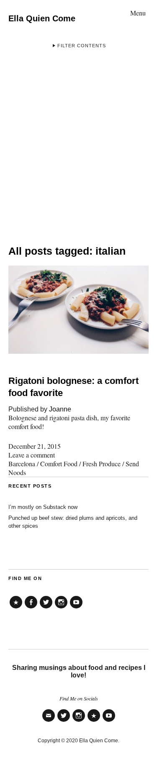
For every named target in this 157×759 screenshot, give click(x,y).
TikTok (94, 721)
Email (48, 721)
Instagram (78, 721)
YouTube (109, 721)
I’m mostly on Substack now (42, 507)
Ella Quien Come (41, 18)
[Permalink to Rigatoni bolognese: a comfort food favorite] (78, 351)
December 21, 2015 (34, 446)
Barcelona (21, 463)
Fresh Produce (101, 463)
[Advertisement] (78, 143)
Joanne (60, 409)
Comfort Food (58, 463)
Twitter (63, 721)
